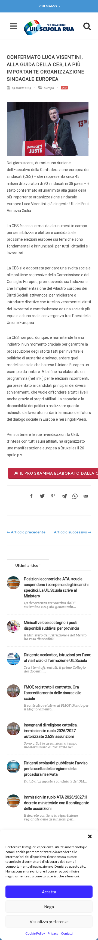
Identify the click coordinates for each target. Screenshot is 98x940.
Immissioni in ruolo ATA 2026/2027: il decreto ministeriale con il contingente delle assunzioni (56, 803)
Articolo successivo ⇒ (72, 532)
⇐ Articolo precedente (26, 532)
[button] (90, 836)
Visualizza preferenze (49, 921)
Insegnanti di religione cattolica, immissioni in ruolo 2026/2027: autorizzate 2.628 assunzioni (51, 731)
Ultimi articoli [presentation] (28, 565)
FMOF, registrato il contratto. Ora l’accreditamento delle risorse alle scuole (52, 693)
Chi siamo (48, 6)
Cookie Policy (35, 933)
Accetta (49, 891)
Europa (49, 88)
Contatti (67, 933)
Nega (49, 906)
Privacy (53, 933)
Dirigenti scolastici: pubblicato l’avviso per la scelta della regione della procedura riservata (56, 769)
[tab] (28, 565)
